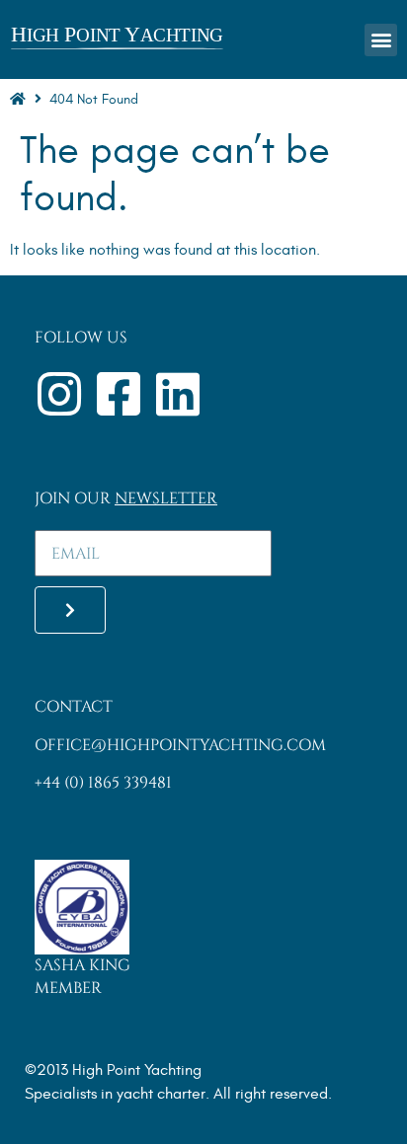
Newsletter (166, 498)
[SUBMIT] (70, 610)
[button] (381, 40)
